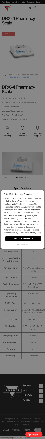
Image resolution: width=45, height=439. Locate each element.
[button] (22, 244)
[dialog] (22, 219)
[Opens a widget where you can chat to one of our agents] (33, 435)
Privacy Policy (35, 232)
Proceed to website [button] (23, 238)
